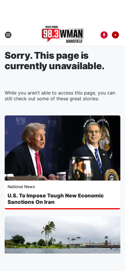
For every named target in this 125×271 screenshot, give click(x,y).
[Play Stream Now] (115, 34)
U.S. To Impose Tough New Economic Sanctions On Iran (56, 198)
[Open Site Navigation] (8, 34)
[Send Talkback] (104, 34)
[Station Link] (62, 35)
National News (21, 186)
